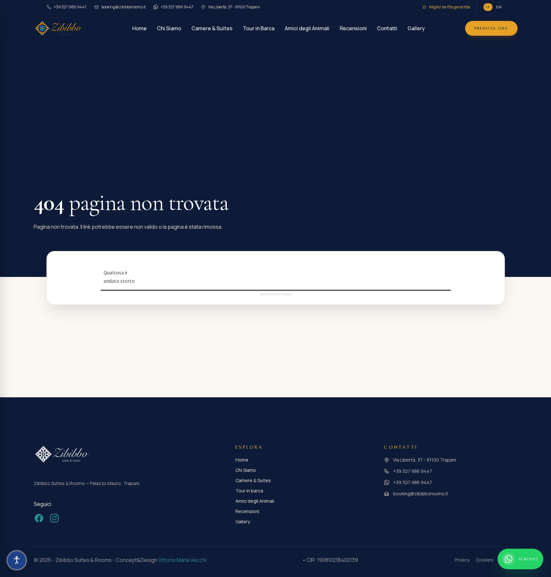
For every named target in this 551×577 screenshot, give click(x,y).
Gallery (416, 28)
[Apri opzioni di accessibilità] (17, 560)
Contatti (387, 28)
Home (139, 28)
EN (499, 7)
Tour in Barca (258, 28)
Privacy (462, 560)
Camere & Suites (212, 28)
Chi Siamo (169, 28)
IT (488, 7)
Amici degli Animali (307, 28)
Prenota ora (491, 28)
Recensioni (353, 28)
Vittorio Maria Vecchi (182, 559)
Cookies (484, 560)
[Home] (59, 28)
